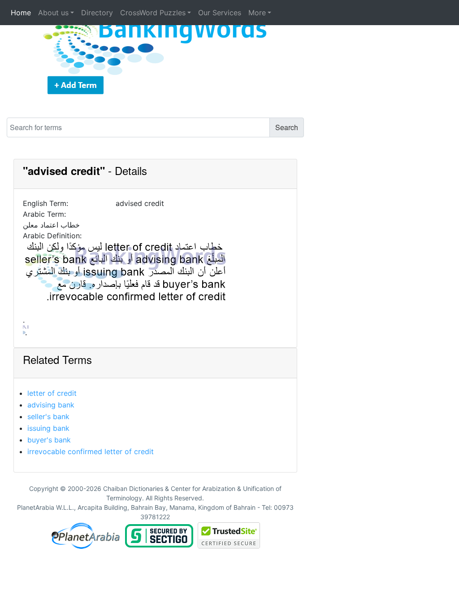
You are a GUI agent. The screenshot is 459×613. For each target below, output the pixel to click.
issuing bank (48, 428)
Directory (97, 12)
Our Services (219, 12)
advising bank (50, 404)
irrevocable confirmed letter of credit (90, 451)
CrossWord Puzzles (153, 12)
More (257, 12)
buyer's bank (49, 439)
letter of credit (52, 393)
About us (53, 12)
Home (21, 12)
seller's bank (48, 416)
